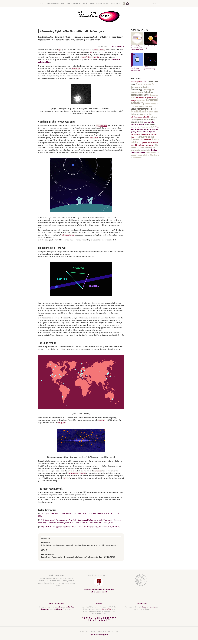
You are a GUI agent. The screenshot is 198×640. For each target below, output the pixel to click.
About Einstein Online (99, 4)
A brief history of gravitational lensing (149, 68)
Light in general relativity (141, 119)
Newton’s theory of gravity (90, 57)
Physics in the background (146, 132)
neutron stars (135, 127)
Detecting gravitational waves (142, 93)
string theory (150, 145)
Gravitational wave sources (143, 108)
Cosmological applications (140, 87)
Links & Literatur (141, 604)
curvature (97, 471)
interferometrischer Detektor (140, 117)
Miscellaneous (149, 124)
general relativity (99, 50)
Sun (91, 52)
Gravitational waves (142, 111)
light (59, 50)
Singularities (146, 140)
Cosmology (136, 89)
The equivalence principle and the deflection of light (135, 68)
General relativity (144, 101)
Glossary (99, 604)
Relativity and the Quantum (142, 138)
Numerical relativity (148, 127)
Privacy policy (103, 635)
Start (42, 4)
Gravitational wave (145, 106)
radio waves (94, 138)
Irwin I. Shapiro (117, 46)
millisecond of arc (67, 235)
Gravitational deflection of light (150, 47)
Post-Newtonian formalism (76, 473)
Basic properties (136, 82)
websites (153, 607)
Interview (154, 117)
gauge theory (141, 101)
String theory (140, 145)
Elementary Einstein (55, 4)
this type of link (106, 609)
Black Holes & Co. (145, 84)
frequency (101, 420)
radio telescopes (101, 125)
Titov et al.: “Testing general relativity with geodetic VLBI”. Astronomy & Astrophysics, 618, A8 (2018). (80, 527)
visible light (76, 68)
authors (60, 607)
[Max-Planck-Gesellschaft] (141, 580)
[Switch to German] (124, 3)
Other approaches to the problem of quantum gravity (145, 129)
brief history (58, 609)
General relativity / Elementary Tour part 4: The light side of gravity (137, 47)
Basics (145, 82)
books (144, 607)
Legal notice (94, 635)
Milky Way (61, 423)
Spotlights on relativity (77, 4)
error (66, 478)
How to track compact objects (144, 113)
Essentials (115, 4)
